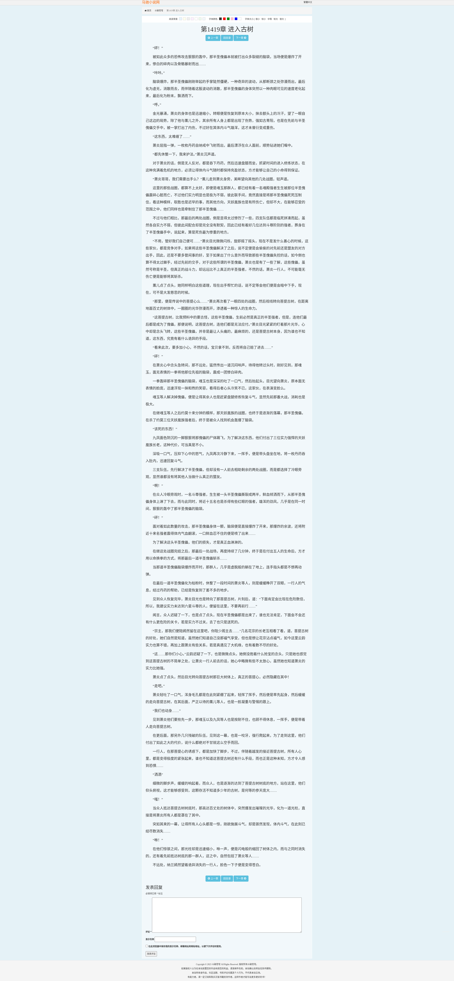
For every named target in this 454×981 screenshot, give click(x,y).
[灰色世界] (188, 18)
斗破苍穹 (159, 10)
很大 (282, 19)
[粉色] (232, 18)
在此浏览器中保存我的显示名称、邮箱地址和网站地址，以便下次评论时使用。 (185, 946)
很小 (258, 19)
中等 (270, 19)
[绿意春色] (200, 18)
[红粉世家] (192, 18)
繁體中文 (308, 2)
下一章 (240, 38)
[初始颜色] (204, 18)
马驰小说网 (151, 2)
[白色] (240, 18)
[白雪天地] (196, 18)
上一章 (214, 38)
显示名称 (150, 939)
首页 (148, 10)
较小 (264, 19)
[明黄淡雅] (184, 18)
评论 (148, 932)
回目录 (227, 38)
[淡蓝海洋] (180, 18)
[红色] (224, 18)
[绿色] (228, 18)
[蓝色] (236, 18)
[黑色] (220, 18)
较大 (276, 19)
